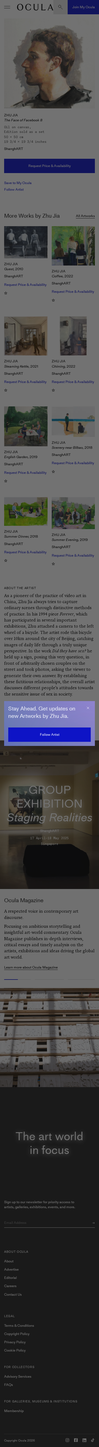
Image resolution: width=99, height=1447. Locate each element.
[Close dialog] (88, 708)
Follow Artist (49, 734)
